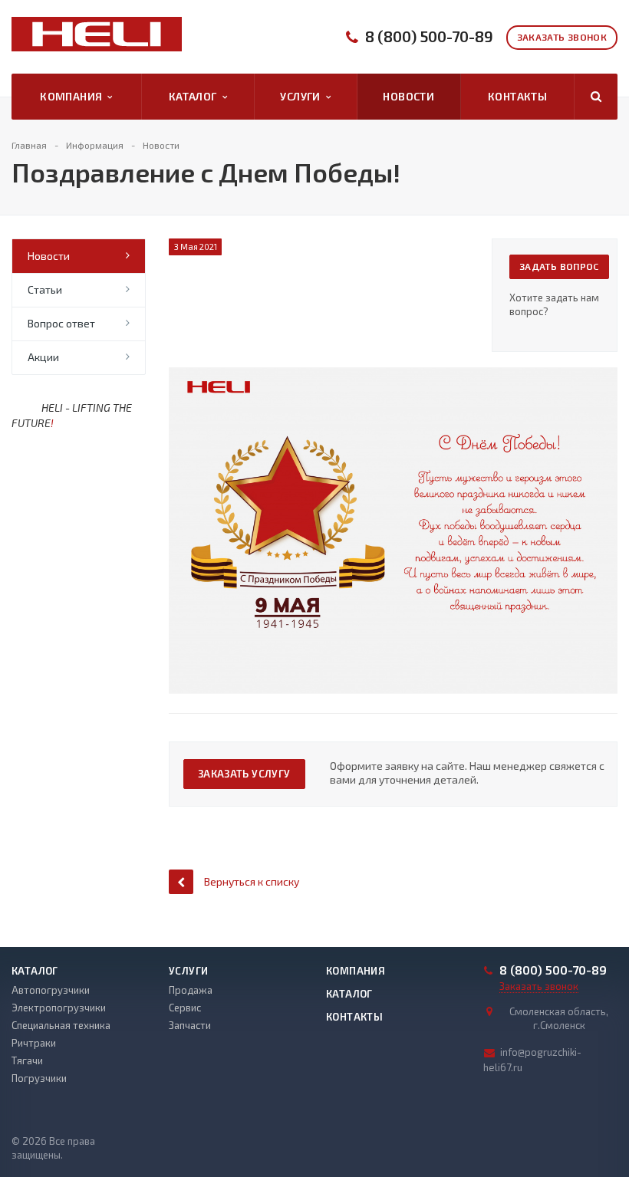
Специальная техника (61, 1025)
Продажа (190, 990)
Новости (408, 96)
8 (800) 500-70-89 (429, 36)
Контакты (517, 96)
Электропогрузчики (59, 1007)
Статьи (45, 289)
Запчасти (190, 1025)
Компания (73, 96)
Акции (43, 356)
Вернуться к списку (251, 881)
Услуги (302, 96)
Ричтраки (34, 1043)
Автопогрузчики (51, 990)
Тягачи (27, 1060)
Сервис (185, 1007)
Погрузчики (39, 1078)
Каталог (195, 96)
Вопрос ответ (61, 323)
